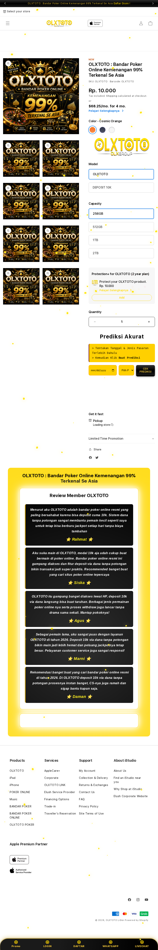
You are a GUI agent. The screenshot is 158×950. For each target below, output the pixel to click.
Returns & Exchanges (93, 785)
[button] (7, 23)
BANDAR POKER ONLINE (20, 815)
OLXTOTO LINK (55, 785)
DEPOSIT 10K (102, 187)
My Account (87, 770)
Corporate (51, 777)
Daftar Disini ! (122, 3)
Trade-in (50, 806)
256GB (98, 213)
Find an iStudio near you (127, 779)
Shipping (111, 96)
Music (14, 799)
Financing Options (56, 799)
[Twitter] (98, 458)
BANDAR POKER (20, 806)
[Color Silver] (112, 130)
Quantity (95, 312)
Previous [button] (5, 3)
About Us (120, 770)
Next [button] (153, 3)
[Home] (59, 23)
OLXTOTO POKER (22, 824)
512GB (97, 227)
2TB (96, 253)
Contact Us (87, 792)
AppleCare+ (52, 770)
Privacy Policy (88, 806)
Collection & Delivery (93, 777)
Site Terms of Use (91, 813)
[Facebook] (91, 458)
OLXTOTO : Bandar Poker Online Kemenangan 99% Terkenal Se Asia (79, 3)
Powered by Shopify (136, 920)
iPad (12, 777)
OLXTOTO (100, 174)
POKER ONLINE (20, 792)
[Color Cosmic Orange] (92, 130)
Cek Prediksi (145, 370)
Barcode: (115, 81)
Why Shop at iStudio (128, 789)
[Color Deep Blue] (102, 130)
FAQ (82, 799)
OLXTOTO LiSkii (115, 920)
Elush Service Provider (59, 792)
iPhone (14, 785)
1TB (95, 240)
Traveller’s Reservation (60, 813)
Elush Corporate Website (131, 796)
